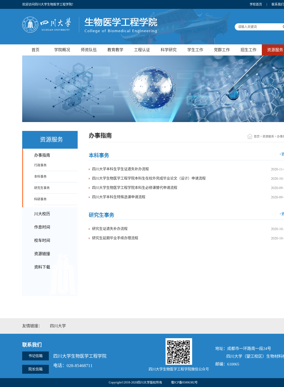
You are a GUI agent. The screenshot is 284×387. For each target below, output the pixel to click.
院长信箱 (35, 369)
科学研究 (169, 50)
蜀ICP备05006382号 (184, 382)
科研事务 (40, 199)
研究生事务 (42, 188)
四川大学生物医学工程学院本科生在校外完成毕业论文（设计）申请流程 (149, 178)
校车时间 (42, 240)
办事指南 (42, 155)
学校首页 (256, 4)
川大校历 (42, 214)
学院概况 (62, 50)
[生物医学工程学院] (89, 18)
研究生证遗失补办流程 (110, 229)
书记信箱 (35, 356)
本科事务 (40, 176)
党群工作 (222, 50)
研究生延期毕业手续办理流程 (115, 238)
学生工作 (195, 50)
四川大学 (58, 326)
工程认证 (142, 50)
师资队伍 (89, 50)
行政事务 (40, 165)
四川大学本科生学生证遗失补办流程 (120, 169)
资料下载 (42, 267)
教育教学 (115, 50)
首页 (35, 50)
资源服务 (268, 136)
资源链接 (42, 254)
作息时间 (42, 227)
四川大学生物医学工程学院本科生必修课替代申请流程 (134, 188)
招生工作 (248, 50)
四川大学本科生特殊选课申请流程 (118, 197)
